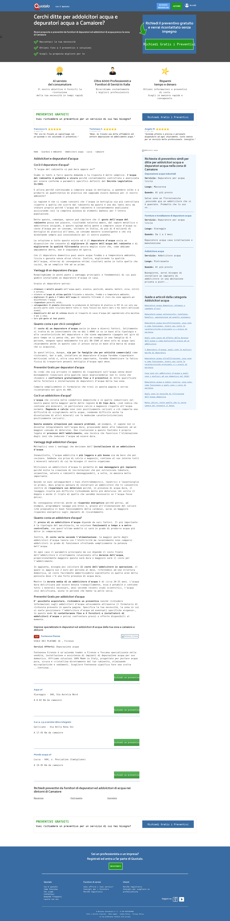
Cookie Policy (125, 914)
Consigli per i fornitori (96, 889)
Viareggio (112, 798)
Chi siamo (48, 892)
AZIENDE (177, 6)
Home (36, 152)
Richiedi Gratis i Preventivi (169, 44)
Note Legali (113, 914)
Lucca (89, 152)
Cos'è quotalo (51, 887)
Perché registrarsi (93, 892)
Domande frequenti (53, 897)
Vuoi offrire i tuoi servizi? (98, 887)
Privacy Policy (138, 914)
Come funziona (51, 889)
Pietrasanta (76, 798)
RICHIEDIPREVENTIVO (163, 6)
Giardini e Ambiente (52, 152)
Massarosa (38, 798)
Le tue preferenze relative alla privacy (115, 916)
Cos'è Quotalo (62, 6)
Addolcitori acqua (74, 152)
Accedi (193, 5)
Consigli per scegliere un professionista (136, 890)
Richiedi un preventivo (126, 677)
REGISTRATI (115, 866)
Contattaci (49, 894)
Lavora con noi (51, 899)
